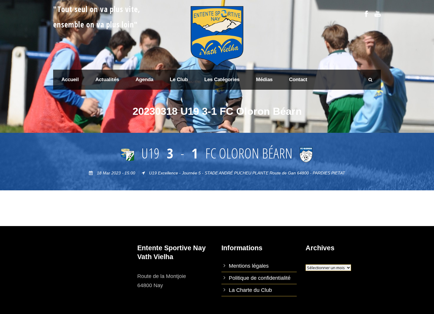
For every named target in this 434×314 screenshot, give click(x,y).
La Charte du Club (250, 290)
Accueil (70, 79)
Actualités (107, 79)
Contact (298, 79)
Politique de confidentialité (260, 278)
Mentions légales (249, 266)
